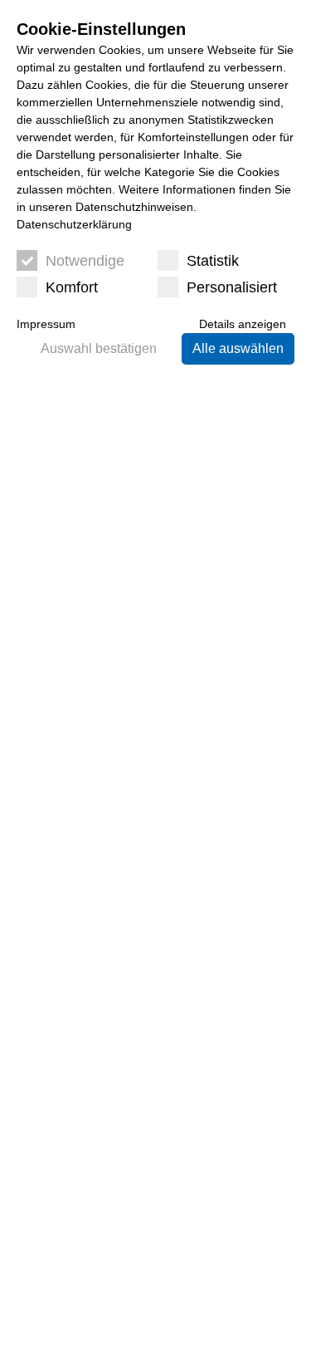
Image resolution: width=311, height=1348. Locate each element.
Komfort (72, 287)
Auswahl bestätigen (99, 348)
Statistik (213, 260)
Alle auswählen (238, 348)
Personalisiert (232, 287)
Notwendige (85, 260)
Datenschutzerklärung (74, 224)
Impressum (46, 324)
